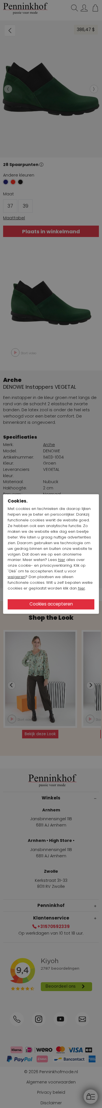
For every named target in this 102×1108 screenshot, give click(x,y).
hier (61, 559)
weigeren (17, 577)
